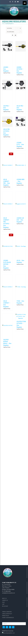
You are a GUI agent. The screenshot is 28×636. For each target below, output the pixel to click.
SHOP (3, 602)
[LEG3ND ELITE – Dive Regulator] (21, 128)
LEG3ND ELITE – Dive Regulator (20, 144)
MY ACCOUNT (5, 606)
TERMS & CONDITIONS (7, 611)
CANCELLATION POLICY (7, 613)
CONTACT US (5, 600)
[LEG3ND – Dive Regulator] (7, 53)
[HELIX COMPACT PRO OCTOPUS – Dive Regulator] (7, 204)
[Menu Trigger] (25, 3)
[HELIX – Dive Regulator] (21, 246)
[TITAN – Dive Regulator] (21, 287)
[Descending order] (20, 28)
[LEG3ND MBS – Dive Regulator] (21, 165)
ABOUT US (4, 598)
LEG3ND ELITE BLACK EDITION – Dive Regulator (7, 264)
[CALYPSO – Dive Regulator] (7, 91)
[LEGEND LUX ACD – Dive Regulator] (21, 204)
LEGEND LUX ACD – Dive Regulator (20, 220)
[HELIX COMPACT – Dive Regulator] (7, 287)
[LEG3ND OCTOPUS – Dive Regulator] (21, 53)
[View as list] (15, 35)
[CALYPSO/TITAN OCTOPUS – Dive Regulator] (21, 316)
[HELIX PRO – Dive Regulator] (21, 91)
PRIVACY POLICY (5, 615)
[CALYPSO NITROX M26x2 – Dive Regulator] (7, 325)
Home (3, 23)
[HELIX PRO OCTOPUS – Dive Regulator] (7, 122)
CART (3, 604)
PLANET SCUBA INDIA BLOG (8, 617)
